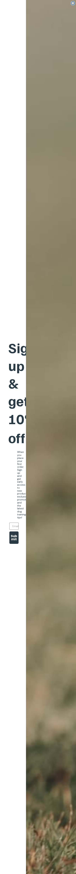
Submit (14, 537)
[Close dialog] (73, 3)
